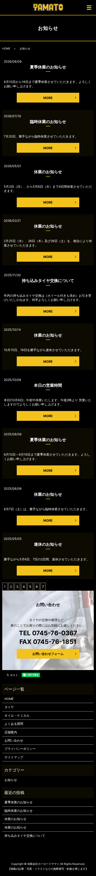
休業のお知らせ (48, 171)
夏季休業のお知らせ (48, 67)
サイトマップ (13, 757)
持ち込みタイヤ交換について (48, 280)
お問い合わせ (13, 740)
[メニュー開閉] (89, 7)
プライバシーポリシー (20, 749)
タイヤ (9, 707)
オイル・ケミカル (16, 715)
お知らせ (10, 780)
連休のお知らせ (48, 544)
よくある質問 (13, 724)
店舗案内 (10, 732)
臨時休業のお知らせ (48, 121)
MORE (48, 98)
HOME (6, 48)
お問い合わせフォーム (48, 654)
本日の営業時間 (48, 385)
